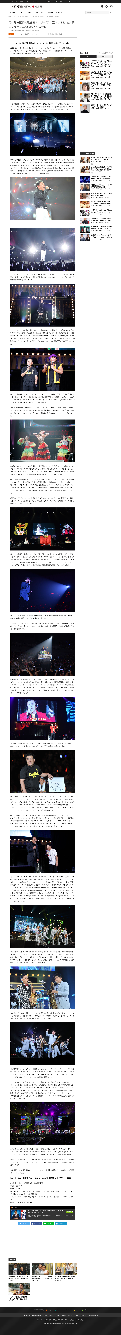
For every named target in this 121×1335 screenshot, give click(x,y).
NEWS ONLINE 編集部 (16, 30)
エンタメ (12, 12)
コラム (36, 12)
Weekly (104, 57)
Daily (88, 57)
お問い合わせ (84, 1315)
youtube (111, 6)
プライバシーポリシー (73, 1315)
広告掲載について (93, 1315)
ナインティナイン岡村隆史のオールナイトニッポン (29, 34)
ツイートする (24, 1223)
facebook (102, 6)
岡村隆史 (52, 34)
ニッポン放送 (13, 1)
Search (111, 12)
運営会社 (48, 1315)
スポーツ (28, 12)
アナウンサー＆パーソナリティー (34, 1)
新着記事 (50, 12)
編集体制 (64, 1315)
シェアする (36, 1223)
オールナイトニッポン (51, 1)
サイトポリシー (56, 1315)
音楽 (57, 34)
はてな (61, 1223)
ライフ (43, 12)
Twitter (106, 6)
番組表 (21, 1)
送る (48, 1223)
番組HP (69, 1211)
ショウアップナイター (65, 1)
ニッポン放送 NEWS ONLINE (29, 6)
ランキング (59, 12)
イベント (76, 1)
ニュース (20, 12)
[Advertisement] (96, 33)
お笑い (62, 34)
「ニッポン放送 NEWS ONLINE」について (34, 1315)
